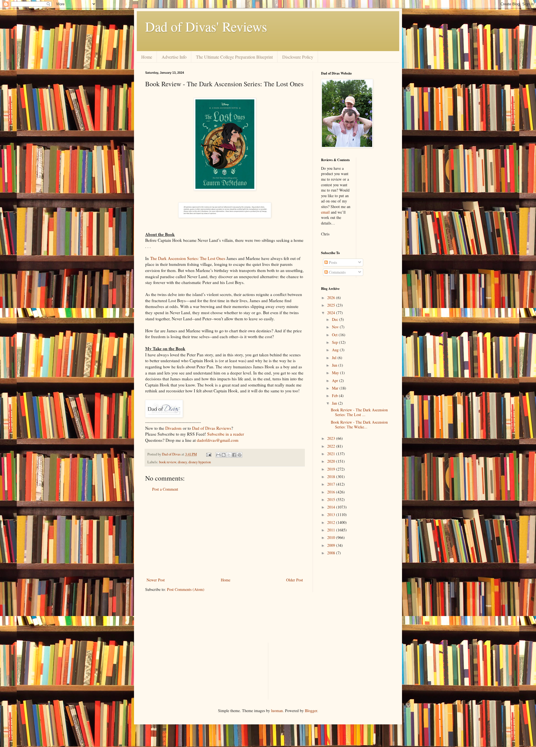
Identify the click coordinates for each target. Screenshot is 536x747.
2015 (331, 499)
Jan (335, 403)
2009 (331, 545)
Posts (332, 262)
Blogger (311, 710)
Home (146, 57)
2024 (331, 312)
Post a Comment (165, 489)
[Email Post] (208, 454)
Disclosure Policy (297, 57)
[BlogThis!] (223, 455)
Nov (336, 327)
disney (182, 462)
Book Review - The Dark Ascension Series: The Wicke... (359, 424)
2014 (331, 507)
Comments (337, 272)
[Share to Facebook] (234, 455)
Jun (335, 365)
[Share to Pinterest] (239, 455)
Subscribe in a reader (225, 434)
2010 (331, 537)
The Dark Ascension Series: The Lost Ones (187, 258)
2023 (331, 438)
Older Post (294, 580)
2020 (331, 461)
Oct (335, 334)
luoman (277, 710)
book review (167, 462)
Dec (335, 319)
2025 (331, 305)
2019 (331, 469)
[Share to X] (229, 455)
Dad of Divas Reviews (211, 428)
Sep (335, 342)
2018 (331, 476)
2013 (331, 514)
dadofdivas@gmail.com (217, 440)
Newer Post (156, 580)
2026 (331, 297)
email (325, 212)
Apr (335, 380)
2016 (331, 492)
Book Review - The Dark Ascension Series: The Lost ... (359, 412)
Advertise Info (174, 57)
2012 (331, 522)
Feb (335, 395)
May (336, 372)
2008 (331, 552)
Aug (336, 349)
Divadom (173, 428)
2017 (331, 484)
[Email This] (218, 455)
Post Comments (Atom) (185, 589)
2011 (331, 530)
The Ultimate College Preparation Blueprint (234, 57)
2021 (331, 453)
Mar (335, 388)
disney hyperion (199, 462)
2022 (331, 446)
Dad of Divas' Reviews (206, 26)
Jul (335, 357)
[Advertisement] (225, 534)
